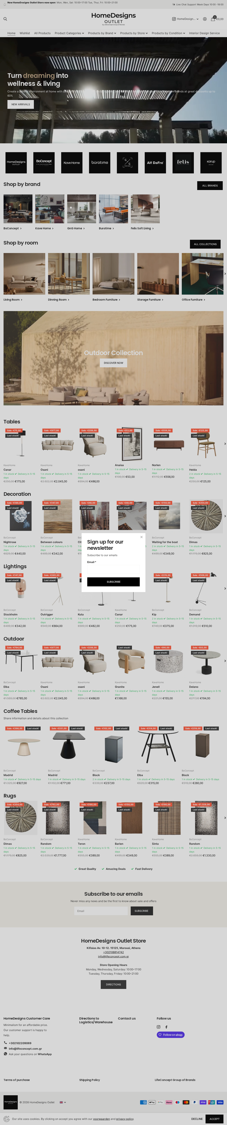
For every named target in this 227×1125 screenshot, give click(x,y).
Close (141, 537)
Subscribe (113, 581)
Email (91, 562)
